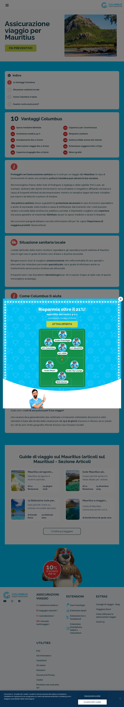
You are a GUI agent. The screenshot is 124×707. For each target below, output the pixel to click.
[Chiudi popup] (120, 299)
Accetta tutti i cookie (92, 702)
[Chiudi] (120, 698)
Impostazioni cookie (92, 696)
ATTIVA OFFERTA (62, 324)
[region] (62, 699)
